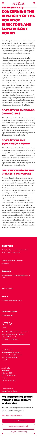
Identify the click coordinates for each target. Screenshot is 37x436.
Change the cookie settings (18, 431)
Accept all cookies (18, 421)
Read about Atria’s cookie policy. (12, 415)
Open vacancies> (7, 288)
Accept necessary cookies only (18, 426)
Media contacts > (7, 315)
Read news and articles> (10, 311)
